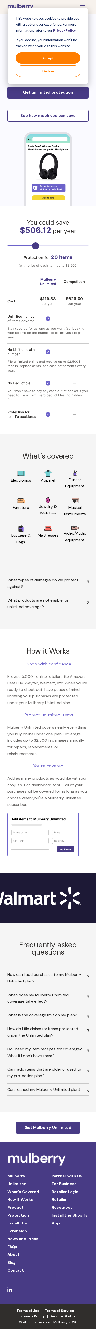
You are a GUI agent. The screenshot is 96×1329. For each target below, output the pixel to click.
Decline (48, 71)
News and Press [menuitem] (22, 1238)
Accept (48, 58)
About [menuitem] (13, 1254)
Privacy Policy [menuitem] (32, 1316)
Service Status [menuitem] (63, 1316)
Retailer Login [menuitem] (65, 1191)
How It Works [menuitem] (20, 1199)
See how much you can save (48, 115)
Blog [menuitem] (11, 1262)
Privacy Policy (64, 30)
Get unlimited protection (48, 92)
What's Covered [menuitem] (23, 1191)
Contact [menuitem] (15, 1270)
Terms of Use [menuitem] (27, 1310)
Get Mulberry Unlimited (48, 1127)
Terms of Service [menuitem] (59, 1310)
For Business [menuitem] (64, 1183)
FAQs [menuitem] (12, 1246)
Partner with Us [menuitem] (67, 1175)
